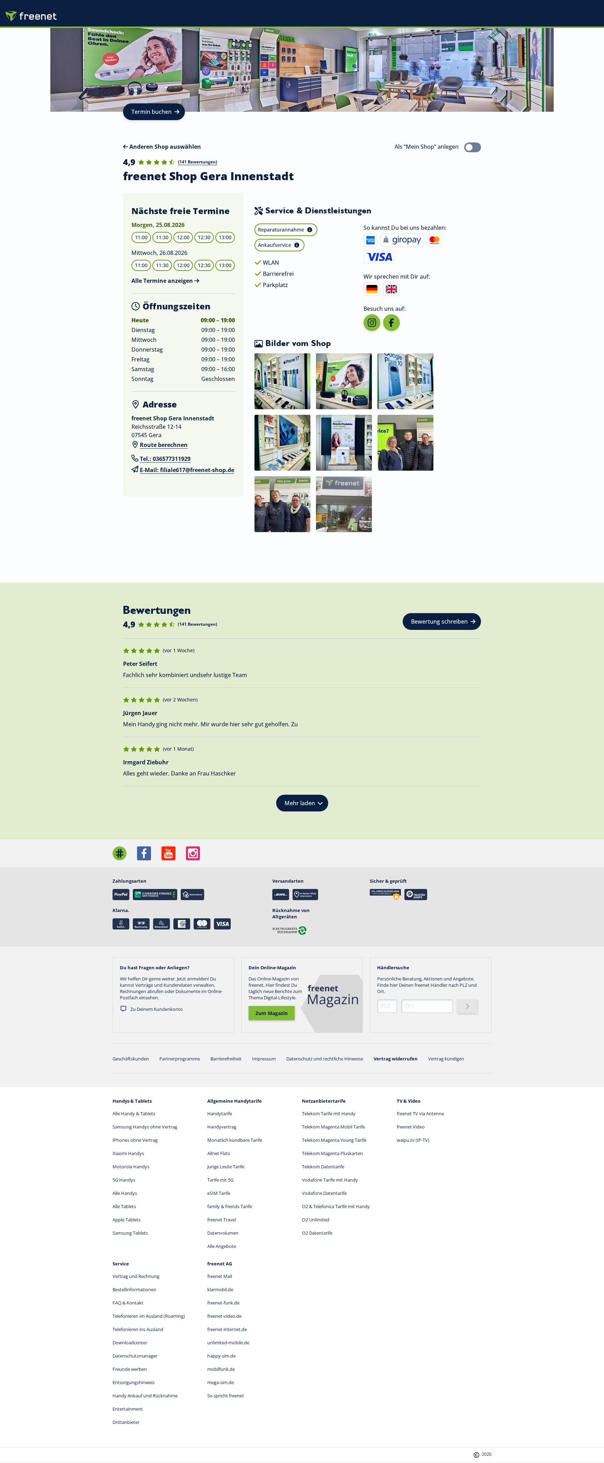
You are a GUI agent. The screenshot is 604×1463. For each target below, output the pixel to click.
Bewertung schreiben (439, 621)
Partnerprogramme (179, 1059)
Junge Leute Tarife (225, 1166)
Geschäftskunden (131, 1059)
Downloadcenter (130, 1342)
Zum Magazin (272, 1013)
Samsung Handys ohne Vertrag (145, 1127)
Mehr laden (300, 803)
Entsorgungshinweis (133, 1382)
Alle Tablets (124, 1206)
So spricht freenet (225, 1395)
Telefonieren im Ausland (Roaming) (149, 1316)
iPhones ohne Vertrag (135, 1140)
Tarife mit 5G (220, 1180)
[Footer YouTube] (168, 853)
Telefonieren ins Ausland (138, 1329)
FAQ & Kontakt (128, 1303)
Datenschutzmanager (135, 1356)
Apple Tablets (127, 1219)
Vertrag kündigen (446, 1059)
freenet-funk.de (223, 1303)
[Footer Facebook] (144, 853)
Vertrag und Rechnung (136, 1276)
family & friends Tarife (229, 1206)
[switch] (472, 147)
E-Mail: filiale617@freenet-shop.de (187, 470)
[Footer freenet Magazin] (120, 853)
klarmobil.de (220, 1289)
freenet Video (411, 1127)
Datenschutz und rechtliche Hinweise (324, 1059)
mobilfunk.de (221, 1369)
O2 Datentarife (317, 1233)
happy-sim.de (221, 1356)
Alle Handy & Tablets (134, 1113)
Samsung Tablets (130, 1233)
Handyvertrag (221, 1127)
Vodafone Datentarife (324, 1193)
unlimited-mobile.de (228, 1342)
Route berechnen (164, 445)
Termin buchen (151, 112)
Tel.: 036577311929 (165, 459)
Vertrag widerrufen (396, 1059)
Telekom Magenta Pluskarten (332, 1153)
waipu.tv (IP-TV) (413, 1140)
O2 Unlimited (315, 1219)
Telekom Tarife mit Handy (328, 1113)
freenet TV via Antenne (420, 1113)
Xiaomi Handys (128, 1153)
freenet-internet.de (227, 1329)
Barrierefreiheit (226, 1059)
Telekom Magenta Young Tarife (334, 1140)
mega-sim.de (220, 1382)
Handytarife (219, 1113)
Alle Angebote (221, 1246)
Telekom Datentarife (323, 1166)
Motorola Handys (131, 1166)
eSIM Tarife (218, 1193)
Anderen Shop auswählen (164, 146)
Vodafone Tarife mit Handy (330, 1180)
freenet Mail (219, 1276)
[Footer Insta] (193, 853)
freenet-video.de (224, 1316)
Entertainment (128, 1409)
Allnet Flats (218, 1153)
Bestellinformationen (134, 1289)
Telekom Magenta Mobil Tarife (333, 1127)
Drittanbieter (126, 1422)
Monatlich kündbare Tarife (234, 1140)
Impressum (264, 1059)
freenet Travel (221, 1219)
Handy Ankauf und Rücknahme (145, 1395)
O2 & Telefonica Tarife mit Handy (336, 1206)
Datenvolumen (222, 1233)
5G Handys (124, 1180)
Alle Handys (125, 1193)
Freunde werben (130, 1369)
